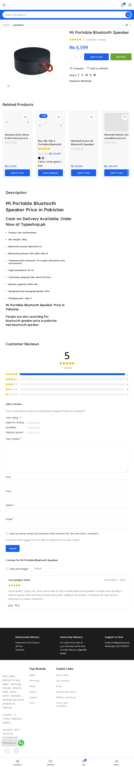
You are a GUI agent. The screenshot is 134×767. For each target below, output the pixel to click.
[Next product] (130, 25)
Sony (31, 702)
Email (10, 519)
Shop (58, 686)
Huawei (33, 697)
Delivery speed (15, 432)
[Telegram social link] (95, 75)
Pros (8, 477)
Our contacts (63, 680)
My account (62, 675)
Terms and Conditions (61, 704)
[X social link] (82, 75)
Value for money (15, 422)
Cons (8, 491)
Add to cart (96, 56)
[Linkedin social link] (91, 75)
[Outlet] (67, 710)
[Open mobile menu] (4, 5)
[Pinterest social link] (86, 75)
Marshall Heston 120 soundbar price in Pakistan (116, 138)
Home (5, 24)
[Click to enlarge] (8, 86)
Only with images (19, 568)
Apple (32, 675)
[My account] (130, 5)
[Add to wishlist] (25, 117)
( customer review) (94, 39)
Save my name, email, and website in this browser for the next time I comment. (54, 533)
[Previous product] (123, 25)
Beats (32, 686)
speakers (18, 24)
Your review (13, 439)
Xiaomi (32, 691)
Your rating (13, 417)
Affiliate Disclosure (66, 697)
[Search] (128, 14)
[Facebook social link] (78, 75)
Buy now (121, 56)
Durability (11, 427)
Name (10, 505)
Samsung (34, 680)
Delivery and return (66, 691)
